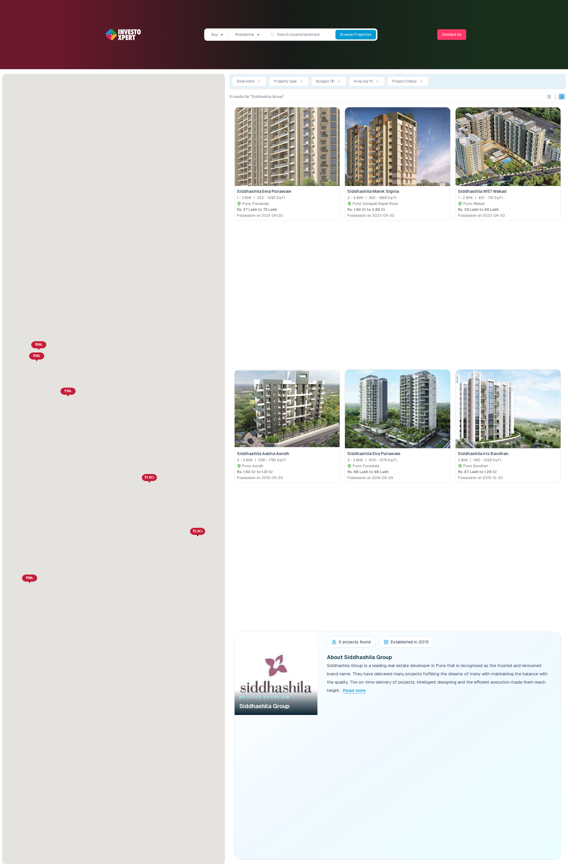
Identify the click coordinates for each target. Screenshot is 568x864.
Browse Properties (355, 34)
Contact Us (452, 34)
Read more (354, 690)
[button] (36, 357)
